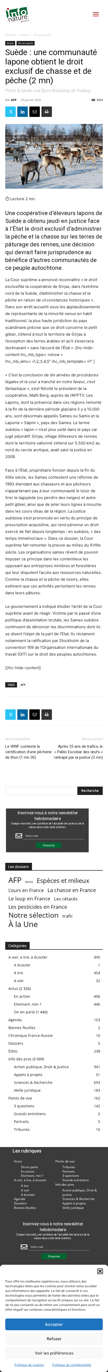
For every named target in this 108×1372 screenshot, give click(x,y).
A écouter (22, 965)
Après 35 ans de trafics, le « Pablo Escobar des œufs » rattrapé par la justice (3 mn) (78, 752)
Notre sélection (33, 915)
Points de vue (20, 1098)
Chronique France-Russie (30, 1035)
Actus (25, 35)
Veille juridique (27, 1090)
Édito (12, 1051)
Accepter (54, 1324)
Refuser (54, 1338)
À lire (18, 972)
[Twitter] (10, 111)
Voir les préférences (54, 1353)
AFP (14, 100)
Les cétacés (66, 898)
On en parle (42, 35)
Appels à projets (28, 1074)
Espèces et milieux (63, 880)
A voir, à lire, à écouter (27, 957)
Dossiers (15, 1043)
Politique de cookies (29, 1365)
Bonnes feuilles (21, 1027)
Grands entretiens (30, 1113)
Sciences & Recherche (33, 1082)
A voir (19, 980)
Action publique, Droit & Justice (41, 1066)
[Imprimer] (46, 111)
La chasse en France (71, 890)
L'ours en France (26, 890)
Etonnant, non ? (27, 1004)
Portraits (21, 1121)
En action (22, 996)
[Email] (34, 111)
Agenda (15, 1019)
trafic (67, 916)
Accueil (10, 35)
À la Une (23, 924)
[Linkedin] (22, 111)
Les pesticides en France (37, 907)
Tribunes (22, 1129)
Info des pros (19, 1058)
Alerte (29, 882)
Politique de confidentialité (71, 1365)
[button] (100, 1271)
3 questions (24, 1105)
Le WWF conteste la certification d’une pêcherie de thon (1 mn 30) (28, 752)
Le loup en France (29, 898)
